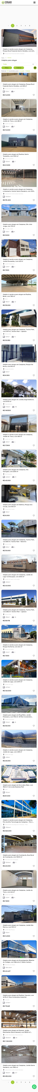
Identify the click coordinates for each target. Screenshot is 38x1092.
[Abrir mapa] (35, 67)
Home (2, 58)
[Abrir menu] (34, 2)
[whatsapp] (34, 1086)
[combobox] (18, 64)
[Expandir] (33, 64)
